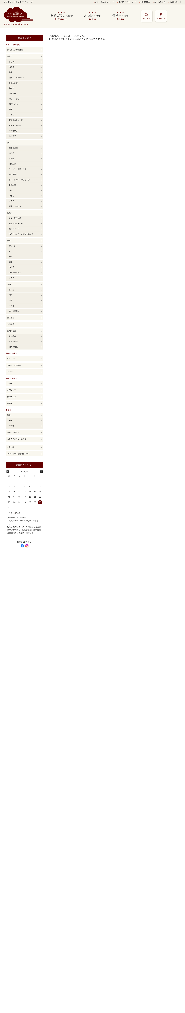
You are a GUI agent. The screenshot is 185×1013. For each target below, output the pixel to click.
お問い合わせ (175, 2)
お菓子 (9, 56)
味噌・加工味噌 (15, 218)
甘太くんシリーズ (16, 120)
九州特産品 (11, 331)
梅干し (11, 196)
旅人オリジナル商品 (15, 50)
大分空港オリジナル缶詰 (16, 439)
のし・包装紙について (104, 2)
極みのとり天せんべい (17, 78)
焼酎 (10, 300)
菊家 (10, 72)
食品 (9, 143)
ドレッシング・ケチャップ (19, 180)
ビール (11, 290)
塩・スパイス (14, 229)
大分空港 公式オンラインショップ (18, 2)
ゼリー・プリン (15, 99)
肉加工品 (12, 164)
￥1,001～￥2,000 (14, 365)
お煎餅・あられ (15, 125)
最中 (10, 109)
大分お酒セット (15, 311)
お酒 (9, 285)
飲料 (9, 241)
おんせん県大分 (13, 432)
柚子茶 (11, 267)
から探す (61, 16)
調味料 (9, 213)
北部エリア (11, 384)
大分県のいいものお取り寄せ (16, 24)
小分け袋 (10, 447)
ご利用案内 (145, 2)
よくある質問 (159, 2)
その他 (11, 201)
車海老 (11, 159)
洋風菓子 (12, 94)
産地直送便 (13, 148)
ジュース (12, 246)
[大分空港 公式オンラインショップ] (19, 15)
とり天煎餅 (13, 83)
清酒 (10, 295)
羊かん (11, 115)
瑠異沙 (11, 67)
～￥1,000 (11, 359)
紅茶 (10, 262)
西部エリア (11, 397)
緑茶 (10, 257)
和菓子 (11, 88)
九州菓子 (12, 136)
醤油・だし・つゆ (16, 224)
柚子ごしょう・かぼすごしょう (21, 234)
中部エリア (11, 390)
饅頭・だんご (14, 104)
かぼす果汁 (13, 174)
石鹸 (10, 421)
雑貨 (9, 415)
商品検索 (146, 19)
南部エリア (11, 403)
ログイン (161, 19)
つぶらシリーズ (15, 273)
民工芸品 (10, 318)
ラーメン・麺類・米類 (17, 169)
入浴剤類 (10, 324)
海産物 (11, 153)
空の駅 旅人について (127, 2)
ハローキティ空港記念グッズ (18, 454)
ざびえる (12, 62)
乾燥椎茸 (12, 185)
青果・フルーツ (15, 206)
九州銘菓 (12, 336)
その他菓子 (13, 131)
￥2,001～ (11, 372)
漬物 (10, 190)
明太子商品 (13, 347)
